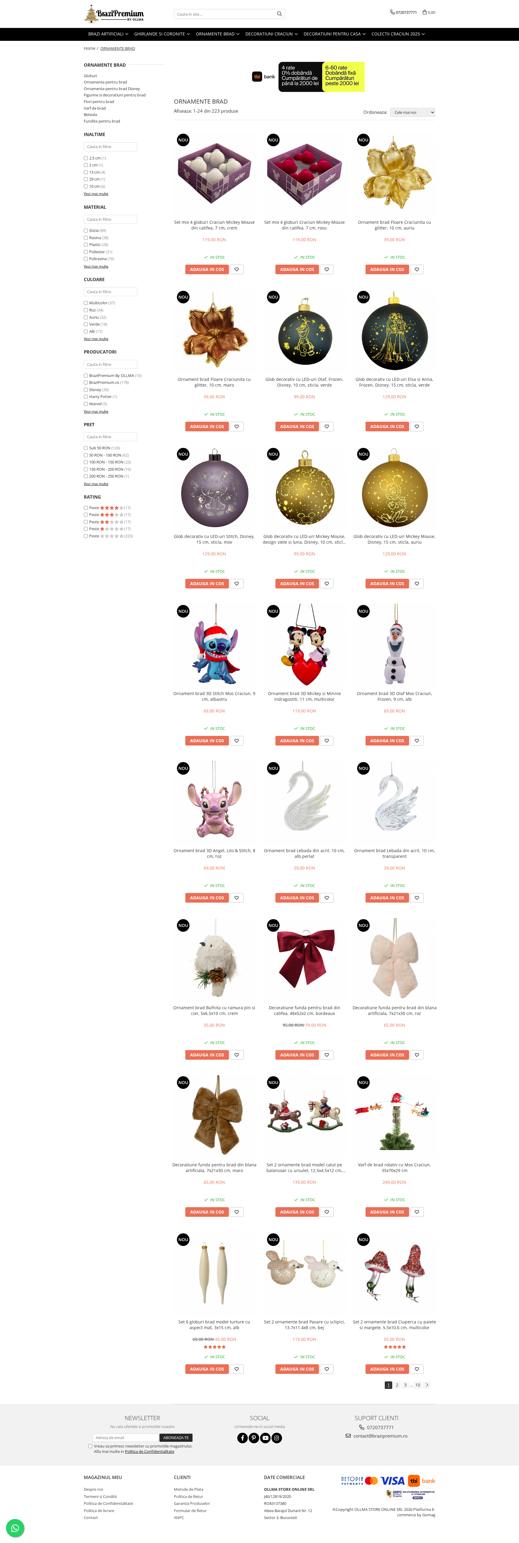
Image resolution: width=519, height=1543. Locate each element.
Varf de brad (95, 108)
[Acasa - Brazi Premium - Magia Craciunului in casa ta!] (114, 14)
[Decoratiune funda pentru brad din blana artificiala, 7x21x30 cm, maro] (214, 1117)
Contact (91, 1517)
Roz (92, 310)
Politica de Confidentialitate (149, 1451)
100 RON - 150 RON (106, 462)
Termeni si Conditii (100, 1496)
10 (417, 1385)
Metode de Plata (188, 1489)
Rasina (95, 237)
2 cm (93, 165)
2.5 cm (95, 158)
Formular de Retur (190, 1510)
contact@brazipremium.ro (380, 1436)
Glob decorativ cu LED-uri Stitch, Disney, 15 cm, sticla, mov (214, 539)
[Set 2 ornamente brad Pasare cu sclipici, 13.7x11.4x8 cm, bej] (305, 1274)
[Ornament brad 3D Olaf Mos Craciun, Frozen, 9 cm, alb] (395, 645)
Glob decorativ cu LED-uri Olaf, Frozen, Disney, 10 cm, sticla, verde (304, 382)
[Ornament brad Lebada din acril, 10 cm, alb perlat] (305, 803)
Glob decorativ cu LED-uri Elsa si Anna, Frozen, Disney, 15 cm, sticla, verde (394, 382)
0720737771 (380, 1427)
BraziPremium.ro (104, 382)
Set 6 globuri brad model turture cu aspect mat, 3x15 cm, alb (214, 1324)
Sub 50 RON (100, 448)
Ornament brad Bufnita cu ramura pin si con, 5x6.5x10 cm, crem (214, 1010)
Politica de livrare (99, 1510)
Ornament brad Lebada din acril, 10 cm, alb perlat (304, 853)
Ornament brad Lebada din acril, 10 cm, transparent (394, 853)
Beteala (90, 114)
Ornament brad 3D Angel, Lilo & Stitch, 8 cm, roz (214, 853)
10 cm (94, 186)
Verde (94, 324)
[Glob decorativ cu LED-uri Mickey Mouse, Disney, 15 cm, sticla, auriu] (395, 488)
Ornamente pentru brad (105, 82)
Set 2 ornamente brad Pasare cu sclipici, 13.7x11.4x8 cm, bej (304, 1324)
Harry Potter (100, 396)
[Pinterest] (254, 1438)
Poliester (97, 251)
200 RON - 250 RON (106, 476)
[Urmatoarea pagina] (427, 1385)
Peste (94, 507)
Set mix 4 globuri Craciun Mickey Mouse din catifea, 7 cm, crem (214, 225)
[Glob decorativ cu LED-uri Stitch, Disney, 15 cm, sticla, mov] (214, 488)
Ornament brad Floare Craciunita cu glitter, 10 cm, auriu (394, 225)
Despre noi (93, 1489)
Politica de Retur (188, 1496)
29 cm (94, 179)
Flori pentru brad (99, 101)
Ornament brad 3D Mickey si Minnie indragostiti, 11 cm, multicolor (304, 696)
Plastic (95, 244)
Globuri (90, 75)
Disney (95, 389)
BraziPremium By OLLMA (111, 375)
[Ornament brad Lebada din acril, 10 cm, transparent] (395, 803)
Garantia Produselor (192, 1503)
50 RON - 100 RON (105, 455)
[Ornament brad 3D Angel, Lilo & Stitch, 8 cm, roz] (214, 803)
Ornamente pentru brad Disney (112, 88)
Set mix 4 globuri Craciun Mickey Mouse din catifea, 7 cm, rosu (304, 225)
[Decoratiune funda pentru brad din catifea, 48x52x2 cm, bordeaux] (305, 960)
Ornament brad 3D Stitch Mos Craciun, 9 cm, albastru (214, 696)
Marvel (95, 403)
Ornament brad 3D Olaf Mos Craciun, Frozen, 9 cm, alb (394, 696)
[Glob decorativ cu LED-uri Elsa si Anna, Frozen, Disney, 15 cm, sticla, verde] (395, 331)
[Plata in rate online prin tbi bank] (304, 77)
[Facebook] (242, 1438)
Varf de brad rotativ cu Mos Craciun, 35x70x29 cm (394, 1167)
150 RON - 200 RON (106, 469)
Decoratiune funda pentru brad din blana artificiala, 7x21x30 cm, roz (395, 1010)
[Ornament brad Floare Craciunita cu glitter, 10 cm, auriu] (395, 174)
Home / (91, 48)
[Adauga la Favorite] (237, 269)
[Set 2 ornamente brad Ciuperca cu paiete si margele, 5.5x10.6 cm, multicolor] (395, 1274)
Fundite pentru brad (102, 121)
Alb (92, 331)
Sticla (94, 230)
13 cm (94, 172)
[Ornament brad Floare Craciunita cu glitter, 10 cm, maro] (214, 331)
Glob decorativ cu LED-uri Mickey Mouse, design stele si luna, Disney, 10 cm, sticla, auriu (304, 539)
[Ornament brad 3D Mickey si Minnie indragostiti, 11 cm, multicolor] (305, 645)
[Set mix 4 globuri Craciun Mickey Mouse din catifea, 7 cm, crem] (214, 174)
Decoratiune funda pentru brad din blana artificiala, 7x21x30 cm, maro (214, 1167)
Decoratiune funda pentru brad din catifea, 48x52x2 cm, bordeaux (304, 1010)
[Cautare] (279, 14)
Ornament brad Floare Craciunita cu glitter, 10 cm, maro (214, 382)
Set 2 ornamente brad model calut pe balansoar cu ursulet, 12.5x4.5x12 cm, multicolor (304, 1167)
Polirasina (98, 258)
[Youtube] (265, 1438)
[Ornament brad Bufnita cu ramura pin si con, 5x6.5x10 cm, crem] (214, 960)
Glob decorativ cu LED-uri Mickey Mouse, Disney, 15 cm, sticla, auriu (395, 539)
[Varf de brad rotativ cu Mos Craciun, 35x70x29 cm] (395, 1117)
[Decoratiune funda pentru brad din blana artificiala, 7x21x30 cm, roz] (395, 960)
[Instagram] (277, 1438)
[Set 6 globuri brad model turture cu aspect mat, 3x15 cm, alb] (214, 1274)
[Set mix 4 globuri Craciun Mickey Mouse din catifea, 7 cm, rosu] (305, 174)
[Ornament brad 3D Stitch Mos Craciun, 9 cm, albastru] (214, 645)
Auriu (94, 317)
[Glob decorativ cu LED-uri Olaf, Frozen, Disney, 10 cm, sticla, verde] (305, 331)
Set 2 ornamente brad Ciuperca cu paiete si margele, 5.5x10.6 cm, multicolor (394, 1324)
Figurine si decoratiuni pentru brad (115, 95)
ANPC (179, 1517)
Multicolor (98, 302)
